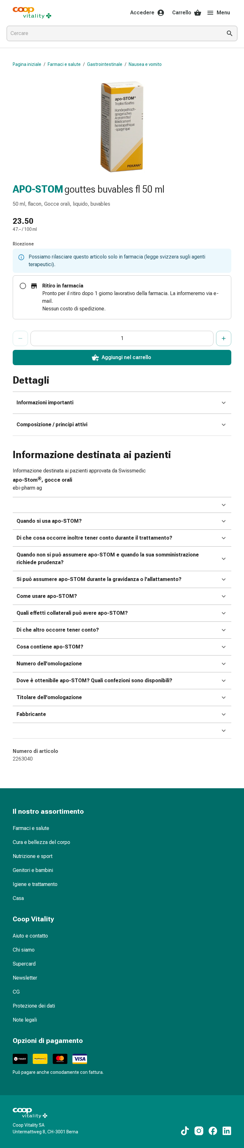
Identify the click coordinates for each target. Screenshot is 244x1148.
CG (16, 992)
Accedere (142, 13)
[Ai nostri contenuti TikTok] (184, 1130)
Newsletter (25, 978)
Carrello (181, 13)
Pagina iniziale (27, 64)
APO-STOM (38, 189)
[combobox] (113, 33)
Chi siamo (24, 950)
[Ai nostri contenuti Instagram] (198, 1130)
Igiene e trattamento (35, 884)
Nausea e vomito (145, 64)
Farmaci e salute (64, 64)
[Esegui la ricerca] (229, 33)
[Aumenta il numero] (223, 338)
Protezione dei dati (34, 1006)
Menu (223, 13)
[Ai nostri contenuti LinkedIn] (226, 1130)
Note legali (25, 1020)
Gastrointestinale (104, 64)
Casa (18, 898)
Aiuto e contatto (30, 936)
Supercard (24, 964)
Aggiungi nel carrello (126, 357)
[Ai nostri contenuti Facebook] (212, 1130)
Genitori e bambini (33, 870)
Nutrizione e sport (32, 856)
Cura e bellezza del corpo (41, 842)
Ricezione (23, 244)
